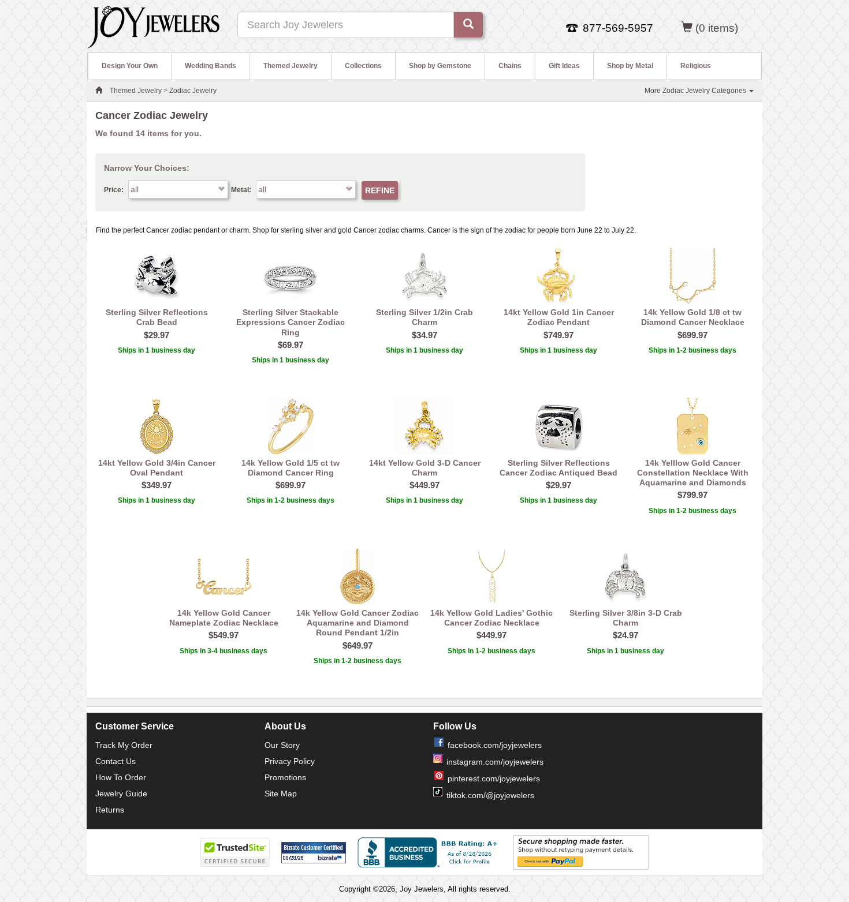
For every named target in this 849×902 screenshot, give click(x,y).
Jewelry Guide (121, 793)
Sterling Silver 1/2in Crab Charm (424, 317)
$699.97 (692, 335)
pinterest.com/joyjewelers (494, 778)
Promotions (285, 777)
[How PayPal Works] (581, 852)
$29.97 (156, 335)
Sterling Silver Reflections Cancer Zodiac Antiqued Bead (558, 467)
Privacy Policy (290, 761)
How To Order (120, 777)
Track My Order (123, 745)
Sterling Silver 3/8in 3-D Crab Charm (625, 617)
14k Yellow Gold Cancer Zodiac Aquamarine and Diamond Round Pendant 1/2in (357, 623)
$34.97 (424, 335)
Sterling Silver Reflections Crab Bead (157, 317)
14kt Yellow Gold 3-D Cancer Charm (425, 467)
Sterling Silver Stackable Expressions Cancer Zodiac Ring (290, 322)
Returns (109, 809)
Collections (363, 66)
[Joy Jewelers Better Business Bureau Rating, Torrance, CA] (430, 852)
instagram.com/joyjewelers (494, 761)
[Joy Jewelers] (153, 25)
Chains (510, 66)
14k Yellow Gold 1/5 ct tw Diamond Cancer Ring (290, 467)
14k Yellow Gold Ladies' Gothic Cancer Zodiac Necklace (491, 617)
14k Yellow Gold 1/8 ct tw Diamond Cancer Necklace (692, 317)
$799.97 (692, 495)
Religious (695, 66)
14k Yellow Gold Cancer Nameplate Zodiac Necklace (223, 617)
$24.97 (625, 635)
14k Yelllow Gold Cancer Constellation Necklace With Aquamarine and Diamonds (693, 473)
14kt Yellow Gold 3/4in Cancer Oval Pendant (156, 467)
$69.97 (290, 345)
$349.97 (157, 485)
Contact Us (115, 761)
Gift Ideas (564, 66)
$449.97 (424, 485)
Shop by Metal (630, 66)
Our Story (282, 745)
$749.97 (558, 335)
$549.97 (223, 635)
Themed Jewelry (290, 66)
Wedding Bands (210, 66)
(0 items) (716, 28)
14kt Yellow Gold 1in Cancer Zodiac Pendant (559, 317)
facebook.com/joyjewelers (495, 745)
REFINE (379, 190)
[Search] (468, 25)
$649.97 (357, 645)
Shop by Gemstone (440, 66)
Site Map (281, 793)
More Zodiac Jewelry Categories (696, 91)
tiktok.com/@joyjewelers (490, 795)
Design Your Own (130, 66)
